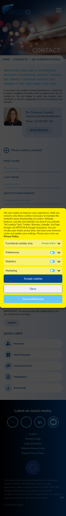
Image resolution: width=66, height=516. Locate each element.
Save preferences (33, 299)
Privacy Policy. (11, 236)
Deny (33, 289)
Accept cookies (33, 278)
